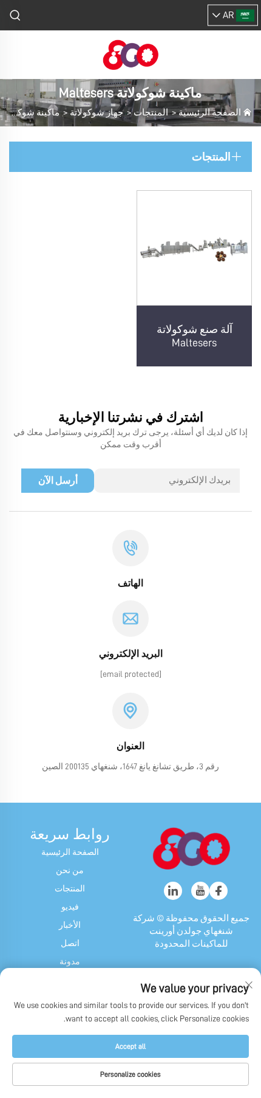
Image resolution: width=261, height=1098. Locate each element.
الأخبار (70, 925)
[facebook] (218, 891)
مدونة (69, 961)
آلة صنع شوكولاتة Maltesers (194, 336)
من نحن (70, 870)
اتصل (70, 943)
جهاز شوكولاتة (96, 112)
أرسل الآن (58, 481)
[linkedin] (173, 891)
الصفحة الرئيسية (209, 112)
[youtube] (200, 891)
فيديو (70, 906)
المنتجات (151, 112)
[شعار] (130, 54)
